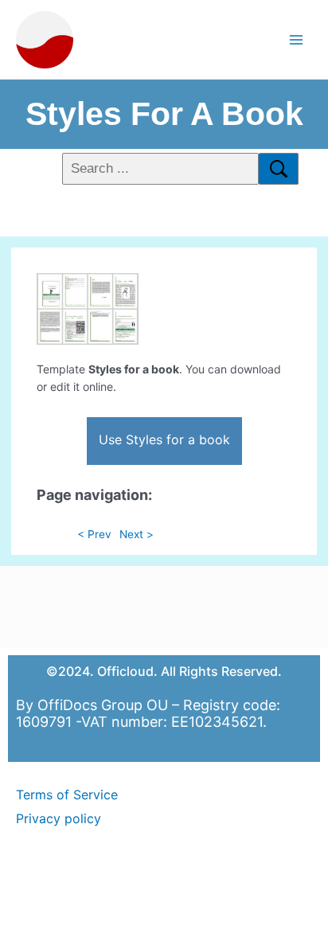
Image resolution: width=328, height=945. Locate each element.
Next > (136, 534)
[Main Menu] (296, 39)
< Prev (94, 534)
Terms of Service (67, 794)
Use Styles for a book (164, 439)
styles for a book (164, 114)
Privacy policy (58, 818)
